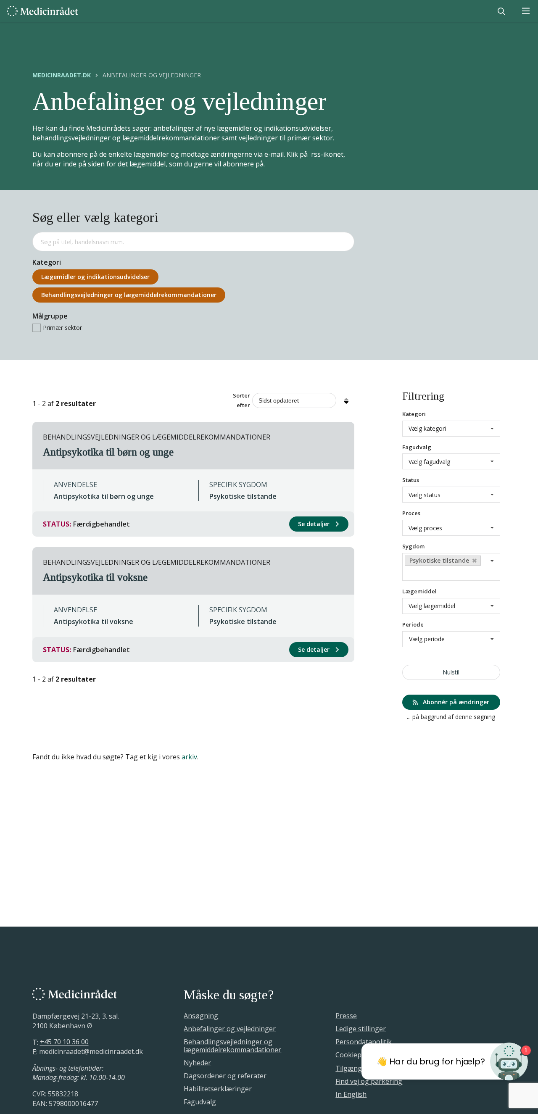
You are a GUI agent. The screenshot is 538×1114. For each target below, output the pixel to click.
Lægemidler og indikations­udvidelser (95, 277)
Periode (413, 624)
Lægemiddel (419, 591)
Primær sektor (62, 328)
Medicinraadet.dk (61, 75)
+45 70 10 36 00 (64, 1042)
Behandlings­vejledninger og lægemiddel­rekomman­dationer (128, 295)
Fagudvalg (416, 447)
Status (410, 480)
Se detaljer (314, 524)
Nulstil (451, 672)
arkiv (189, 756)
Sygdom (413, 546)
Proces (411, 513)
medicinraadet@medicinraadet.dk (91, 1051)
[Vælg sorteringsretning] (346, 400)
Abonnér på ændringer (455, 702)
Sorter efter (241, 400)
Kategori (414, 414)
